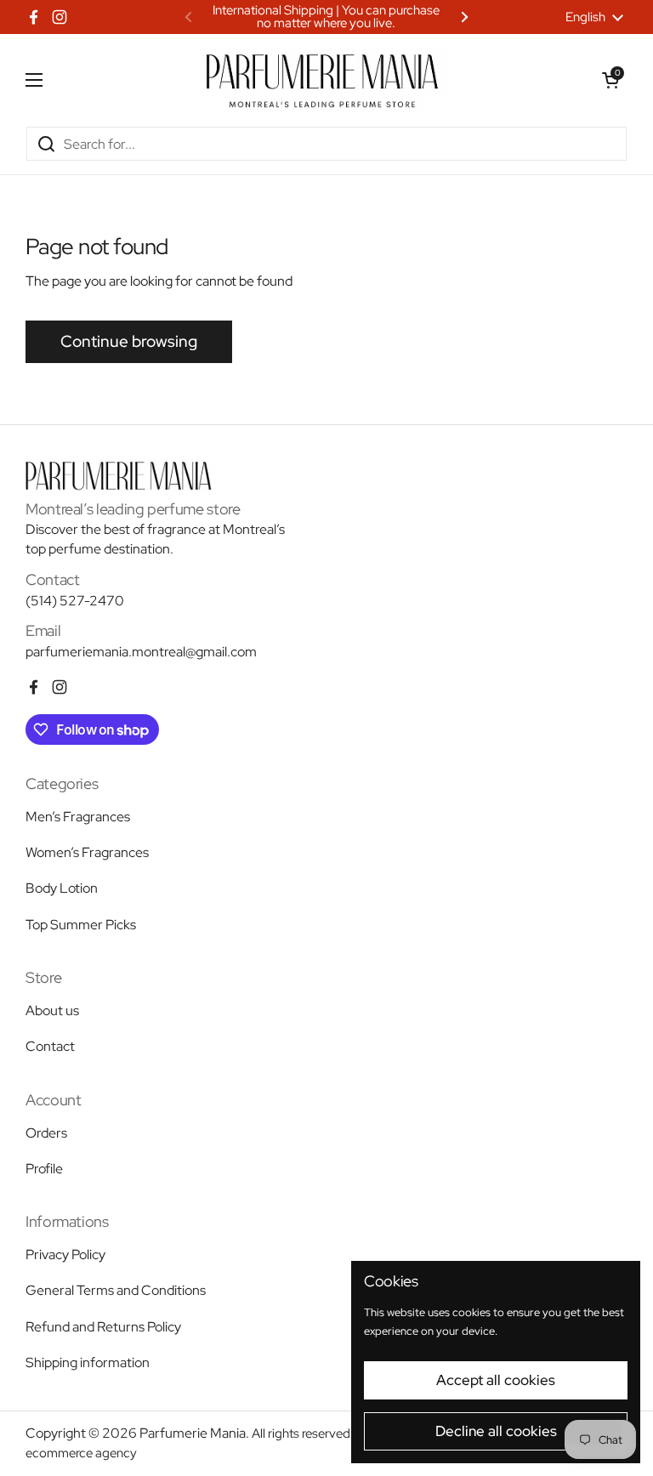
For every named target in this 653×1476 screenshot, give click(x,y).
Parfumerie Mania (192, 1433)
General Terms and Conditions (116, 1290)
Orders (46, 1133)
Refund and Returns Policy (103, 1327)
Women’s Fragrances (87, 852)
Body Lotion (62, 888)
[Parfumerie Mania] (322, 80)
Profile (44, 1169)
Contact (50, 1046)
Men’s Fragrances (78, 817)
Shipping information (88, 1362)
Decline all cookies (496, 1431)
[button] (610, 80)
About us (52, 1010)
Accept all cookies (495, 1380)
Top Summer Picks (81, 925)
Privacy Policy (65, 1254)
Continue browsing (128, 341)
